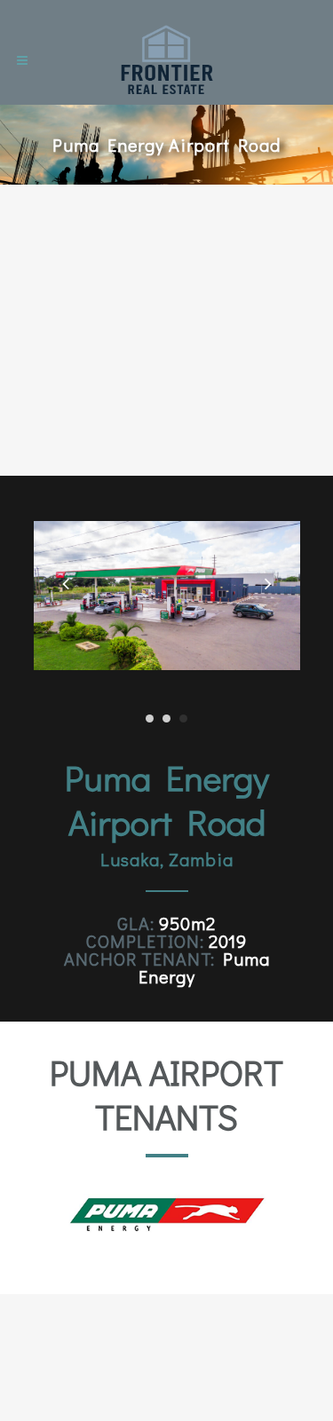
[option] (167, 1214)
